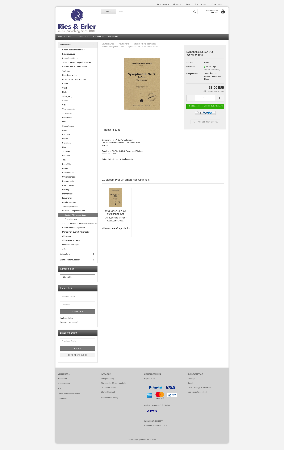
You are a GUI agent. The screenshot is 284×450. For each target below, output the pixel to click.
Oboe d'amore (68, 126)
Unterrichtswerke (69, 75)
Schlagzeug (67, 96)
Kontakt (191, 383)
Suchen (178, 4)
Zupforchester (68, 181)
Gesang (65, 189)
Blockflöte (66, 164)
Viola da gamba (68, 109)
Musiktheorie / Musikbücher (74, 79)
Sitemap (191, 378)
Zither (64, 249)
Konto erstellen (66, 318)
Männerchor (67, 194)
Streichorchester (69, 177)
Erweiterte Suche (77, 355)
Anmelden (77, 312)
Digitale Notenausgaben (105, 37)
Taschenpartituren (70, 206)
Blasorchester (68, 185)
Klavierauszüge (68, 54)
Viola (64, 105)
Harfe (64, 92)
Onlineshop (133, 439)
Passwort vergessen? (69, 322)
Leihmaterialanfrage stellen (115, 228)
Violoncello (66, 113)
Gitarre (65, 168)
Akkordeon (66, 236)
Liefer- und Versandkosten (69, 394)
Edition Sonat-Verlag (109, 397)
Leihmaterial (82, 37)
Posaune (66, 156)
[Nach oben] (275, 445)
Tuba (64, 160)
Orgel (64, 88)
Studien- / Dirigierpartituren (73, 211)
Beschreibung (112, 129)
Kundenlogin (201, 4)
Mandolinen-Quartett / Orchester (75, 232)
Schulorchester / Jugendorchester (76, 62)
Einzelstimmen (70, 219)
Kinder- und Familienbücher (73, 50)
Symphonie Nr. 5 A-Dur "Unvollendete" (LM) (115, 212)
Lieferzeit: (190, 67)
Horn (64, 147)
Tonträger (66, 71)
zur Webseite (164, 4)
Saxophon (66, 143)
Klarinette (66, 134)
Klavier (65, 83)
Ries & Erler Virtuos (70, 58)
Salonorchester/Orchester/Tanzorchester (79, 223)
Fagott (65, 139)
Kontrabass (67, 117)
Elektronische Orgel (70, 245)
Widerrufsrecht (64, 384)
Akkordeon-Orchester (71, 240)
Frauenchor (67, 198)
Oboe (64, 130)
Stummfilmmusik (108, 392)
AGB (59, 389)
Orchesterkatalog (108, 387)
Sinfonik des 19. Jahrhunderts (74, 67)
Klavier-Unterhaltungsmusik (73, 227)
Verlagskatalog (107, 378)
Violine (65, 101)
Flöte (64, 122)
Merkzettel (217, 4)
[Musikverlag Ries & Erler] (77, 20)
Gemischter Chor (69, 202)
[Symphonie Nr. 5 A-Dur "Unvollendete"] (142, 83)
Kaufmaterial (64, 37)
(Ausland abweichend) (212, 70)
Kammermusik (68, 172)
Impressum (62, 378)
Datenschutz (63, 398)
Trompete (66, 151)
